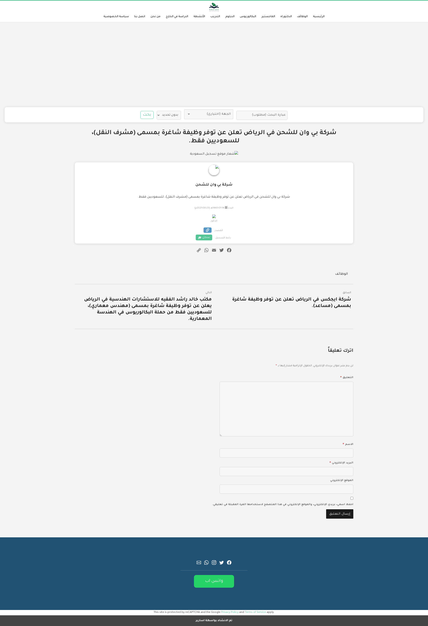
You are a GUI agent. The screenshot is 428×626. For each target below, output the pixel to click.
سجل (206, 237)
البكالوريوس (248, 16)
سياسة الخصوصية (116, 16)
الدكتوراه (286, 16)
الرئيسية (319, 16)
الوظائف (302, 16)
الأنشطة (199, 16)
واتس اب (214, 581)
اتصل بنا (139, 16)
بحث (147, 115)
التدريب (215, 16)
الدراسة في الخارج (177, 16)
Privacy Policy (230, 612)
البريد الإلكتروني (341, 462)
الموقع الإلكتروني (341, 480)
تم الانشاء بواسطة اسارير (214, 620)
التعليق (346, 377)
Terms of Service (255, 612)
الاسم (348, 444)
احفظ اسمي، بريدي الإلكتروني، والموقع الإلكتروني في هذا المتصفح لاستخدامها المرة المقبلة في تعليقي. (282, 504)
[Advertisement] (214, 64)
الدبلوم (230, 16)
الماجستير (268, 16)
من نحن (155, 16)
